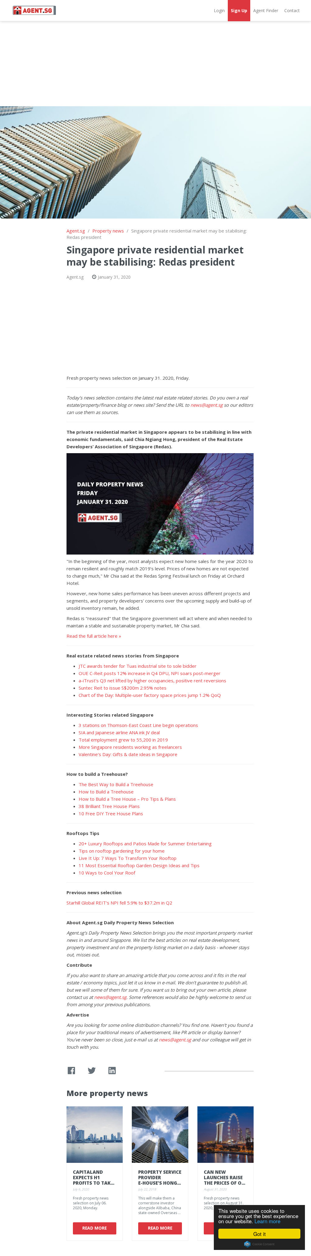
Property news (108, 231)
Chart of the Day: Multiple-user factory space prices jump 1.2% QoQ (150, 695)
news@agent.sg (206, 405)
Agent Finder (265, 10)
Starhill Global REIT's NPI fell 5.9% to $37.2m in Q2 (119, 903)
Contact (292, 10)
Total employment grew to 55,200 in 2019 (123, 740)
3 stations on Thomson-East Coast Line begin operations (138, 725)
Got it (259, 1233)
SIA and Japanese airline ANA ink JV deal (119, 732)
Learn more (267, 1221)
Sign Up (239, 10)
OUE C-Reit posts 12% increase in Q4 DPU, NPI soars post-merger (149, 673)
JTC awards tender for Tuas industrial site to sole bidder (138, 666)
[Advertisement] (155, 63)
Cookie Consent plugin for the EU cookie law (259, 1244)
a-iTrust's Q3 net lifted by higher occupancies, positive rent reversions (152, 680)
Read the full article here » (94, 636)
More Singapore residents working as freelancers (130, 747)
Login (219, 10)
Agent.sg (76, 231)
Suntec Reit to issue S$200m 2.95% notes (122, 688)
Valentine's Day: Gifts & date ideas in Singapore (128, 754)
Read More (94, 1228)
